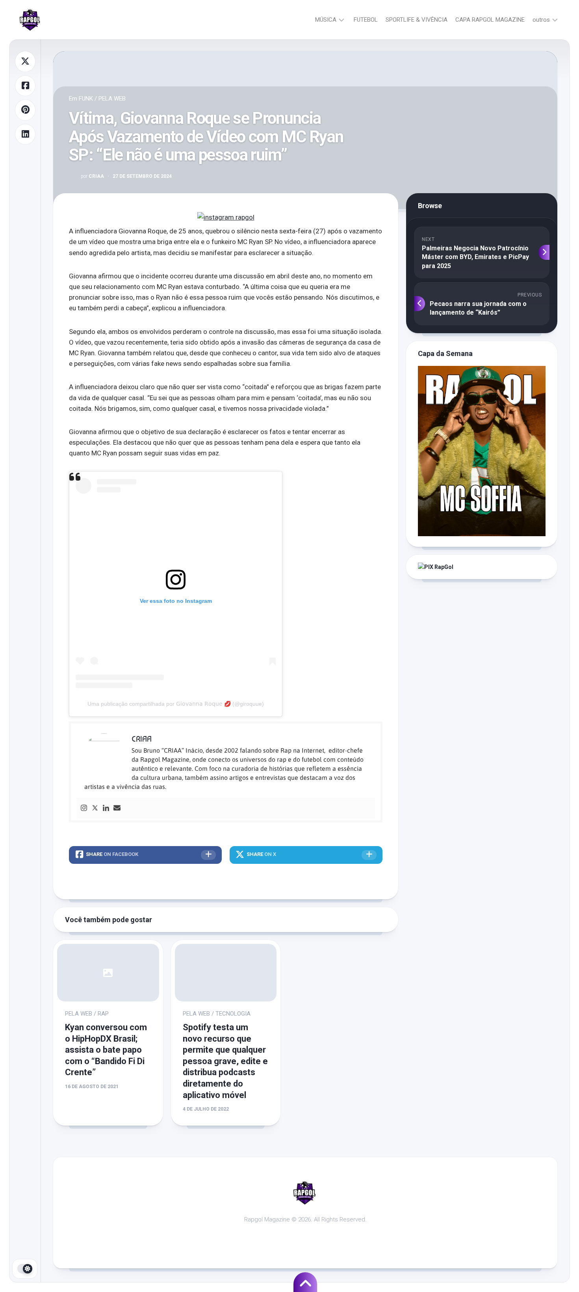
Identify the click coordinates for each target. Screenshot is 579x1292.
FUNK (86, 98)
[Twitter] (94, 808)
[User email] (117, 808)
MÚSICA (325, 19)
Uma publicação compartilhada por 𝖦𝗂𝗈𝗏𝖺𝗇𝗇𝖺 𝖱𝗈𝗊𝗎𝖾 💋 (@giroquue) (175, 704)
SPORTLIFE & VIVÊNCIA (416, 19)
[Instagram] (83, 808)
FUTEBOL (366, 19)
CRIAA (92, 176)
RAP (103, 1013)
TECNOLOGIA (233, 1013)
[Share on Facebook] (25, 86)
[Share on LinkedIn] (25, 134)
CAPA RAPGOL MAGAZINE (490, 19)
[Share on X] (25, 61)
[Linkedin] (105, 808)
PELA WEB (112, 98)
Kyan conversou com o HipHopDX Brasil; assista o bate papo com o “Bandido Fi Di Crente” (106, 1049)
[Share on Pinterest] (25, 110)
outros (541, 19)
